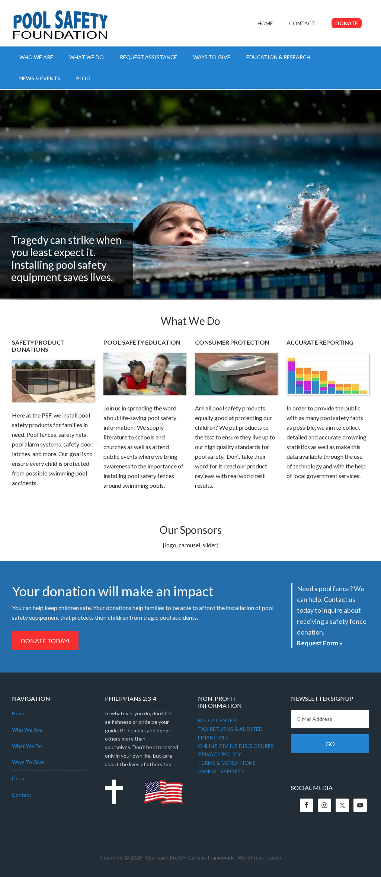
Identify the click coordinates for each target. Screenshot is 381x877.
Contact (21, 794)
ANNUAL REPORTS (221, 771)
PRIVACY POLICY (219, 754)
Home (19, 713)
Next (368, 286)
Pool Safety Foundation (75, 27)
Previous (348, 286)
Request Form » (319, 643)
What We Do (27, 746)
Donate (20, 778)
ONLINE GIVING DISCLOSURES (236, 746)
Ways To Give (28, 762)
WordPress (250, 857)
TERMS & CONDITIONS (227, 763)
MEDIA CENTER (217, 720)
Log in (274, 857)
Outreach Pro (162, 857)
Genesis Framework (211, 857)
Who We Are (27, 729)
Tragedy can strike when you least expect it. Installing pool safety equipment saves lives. (66, 258)
